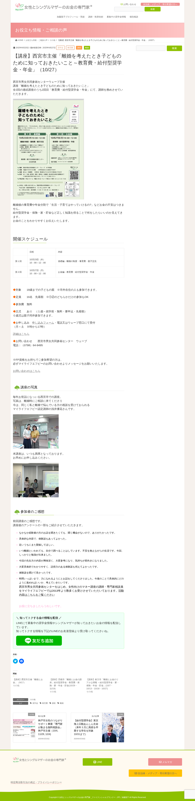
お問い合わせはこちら (26, 371)
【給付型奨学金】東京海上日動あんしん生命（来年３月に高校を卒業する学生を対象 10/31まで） (86, 727)
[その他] (24, 720)
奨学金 (35, 703)
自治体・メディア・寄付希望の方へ (160, 4)
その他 (32, 699)
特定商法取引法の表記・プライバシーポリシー (36, 782)
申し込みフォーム (43, 322)
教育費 (45, 703)
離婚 (62, 703)
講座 (54, 703)
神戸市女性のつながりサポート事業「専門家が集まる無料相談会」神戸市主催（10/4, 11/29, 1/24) (50, 727)
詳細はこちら (21, 334)
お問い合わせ (129, 4)
